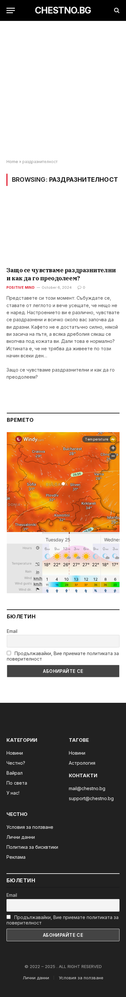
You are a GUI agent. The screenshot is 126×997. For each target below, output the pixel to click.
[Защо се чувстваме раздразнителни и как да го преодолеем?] (63, 230)
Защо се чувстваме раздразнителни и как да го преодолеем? (61, 274)
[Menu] (10, 10)
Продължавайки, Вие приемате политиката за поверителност (63, 656)
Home (12, 161)
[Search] (116, 10)
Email (12, 631)
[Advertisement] (63, 90)
